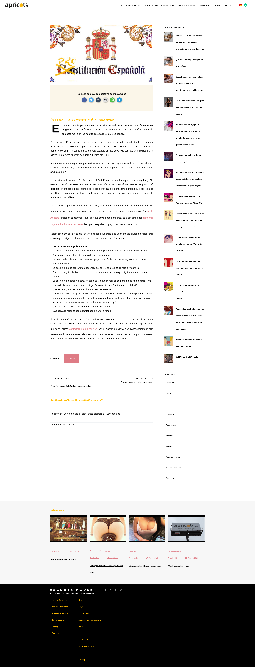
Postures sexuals (173, 457)
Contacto (227, 5)
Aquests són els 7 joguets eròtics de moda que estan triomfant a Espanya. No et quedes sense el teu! (188, 135)
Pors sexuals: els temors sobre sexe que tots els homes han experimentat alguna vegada (190, 179)
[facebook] (84, 99)
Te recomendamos (86, 646)
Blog (80, 600)
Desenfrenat (171, 383)
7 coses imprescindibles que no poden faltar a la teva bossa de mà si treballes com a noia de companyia (190, 319)
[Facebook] (105, 589)
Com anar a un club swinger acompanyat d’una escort (188, 158)
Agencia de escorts (186, 5)
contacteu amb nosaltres (83, 329)
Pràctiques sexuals (173, 467)
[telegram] (119, 99)
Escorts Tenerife (168, 5)
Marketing (170, 446)
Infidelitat (169, 436)
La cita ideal (83, 613)
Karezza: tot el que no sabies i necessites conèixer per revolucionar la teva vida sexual (190, 42)
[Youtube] (115, 589)
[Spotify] (121, 589)
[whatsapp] (112, 99)
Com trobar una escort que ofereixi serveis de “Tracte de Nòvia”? (189, 244)
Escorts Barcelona (134, 5)
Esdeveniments (172, 414)
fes (79, 653)
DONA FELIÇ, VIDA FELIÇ (187, 357)
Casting (217, 5)
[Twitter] (110, 589)
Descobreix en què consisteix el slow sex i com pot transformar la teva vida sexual (189, 83)
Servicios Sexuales (60, 607)
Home (120, 5)
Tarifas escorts (204, 5)
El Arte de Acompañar (87, 640)
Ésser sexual (171, 425)
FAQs (80, 607)
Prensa (81, 626)
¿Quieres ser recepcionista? (90, 620)
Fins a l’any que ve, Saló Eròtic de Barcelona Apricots (71, 382)
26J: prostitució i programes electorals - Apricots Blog (92, 413)
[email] (105, 99)
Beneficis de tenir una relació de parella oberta (189, 343)
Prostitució (71, 359)
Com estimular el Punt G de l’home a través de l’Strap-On (189, 199)
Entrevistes (170, 393)
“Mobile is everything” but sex (178, 566)
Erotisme (169, 404)
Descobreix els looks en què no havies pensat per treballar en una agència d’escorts (190, 220)
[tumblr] (98, 99)
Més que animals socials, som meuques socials (145, 566)
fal (79, 633)
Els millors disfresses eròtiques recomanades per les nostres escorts (190, 107)
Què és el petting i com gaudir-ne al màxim (190, 63)
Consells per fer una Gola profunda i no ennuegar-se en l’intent (189, 292)
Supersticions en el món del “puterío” (63, 559)
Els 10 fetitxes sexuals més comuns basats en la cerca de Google (189, 268)
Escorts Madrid (151, 5)
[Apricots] (16, 6)
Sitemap (81, 660)
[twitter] (91, 99)
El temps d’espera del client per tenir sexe (137, 380)
